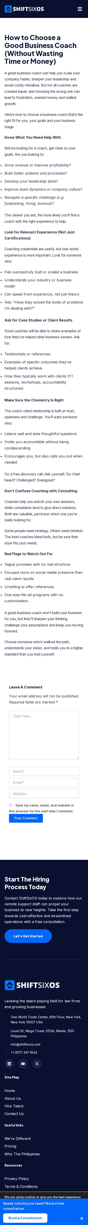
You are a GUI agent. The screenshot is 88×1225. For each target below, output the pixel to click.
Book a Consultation (25, 1218)
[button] (79, 9)
